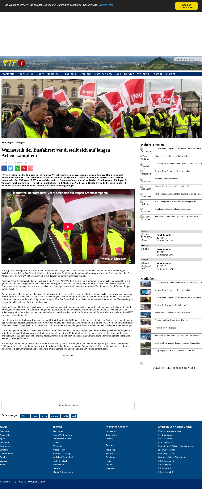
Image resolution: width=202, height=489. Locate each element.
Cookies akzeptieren (186, 6)
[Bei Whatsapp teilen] (17, 170)
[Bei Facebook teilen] (4, 170)
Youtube (109, 464)
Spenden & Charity (61, 453)
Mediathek (53, 74)
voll (74, 416)
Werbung (143, 74)
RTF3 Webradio (165, 435)
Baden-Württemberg (62, 435)
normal (54, 416)
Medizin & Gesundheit (63, 457)
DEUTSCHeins (165, 438)
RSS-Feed (110, 453)
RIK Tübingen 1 (165, 464)
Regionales (58, 431)
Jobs (118, 74)
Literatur (56, 468)
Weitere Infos (106, 5)
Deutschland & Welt (62, 438)
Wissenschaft (59, 450)
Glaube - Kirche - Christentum (172, 457)
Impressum (110, 431)
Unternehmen (103, 74)
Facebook (110, 457)
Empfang (85, 74)
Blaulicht (56, 442)
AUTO (25, 416)
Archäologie (58, 464)
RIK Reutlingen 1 (166, 461)
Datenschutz (111, 435)
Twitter (108, 461)
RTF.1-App (110, 450)
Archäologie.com (166, 453)
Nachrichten (26, 74)
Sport (40, 74)
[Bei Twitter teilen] (10, 170)
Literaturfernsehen (166, 450)
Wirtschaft (57, 446)
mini (35, 416)
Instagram (110, 468)
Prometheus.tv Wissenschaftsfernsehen (176, 446)
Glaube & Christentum (63, 472)
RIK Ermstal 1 (164, 468)
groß (65, 416)
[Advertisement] (101, 32)
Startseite (8, 74)
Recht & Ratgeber (61, 461)
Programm (70, 74)
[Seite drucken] (30, 170)
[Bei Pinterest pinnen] (24, 170)
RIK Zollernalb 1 (165, 472)
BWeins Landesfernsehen (170, 431)
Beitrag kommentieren (68, 405)
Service (129, 74)
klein (44, 416)
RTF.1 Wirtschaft (166, 442)
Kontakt (157, 74)
